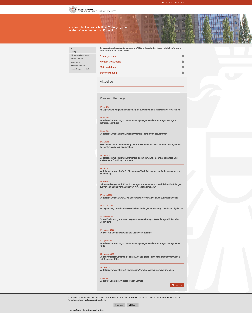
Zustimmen (119, 305)
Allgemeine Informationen (80, 55)
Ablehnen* (133, 305)
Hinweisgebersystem (78, 65)
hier (105, 300)
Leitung (73, 52)
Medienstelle (75, 62)
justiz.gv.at (168, 2)
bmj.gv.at (180, 2)
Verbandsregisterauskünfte (80, 69)
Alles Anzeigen (177, 285)
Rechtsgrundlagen (77, 59)
